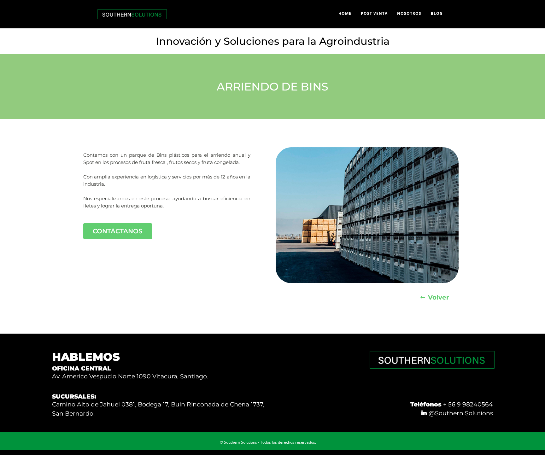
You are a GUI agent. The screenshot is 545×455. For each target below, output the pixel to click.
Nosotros (409, 13)
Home (344, 13)
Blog (437, 13)
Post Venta (374, 13)
